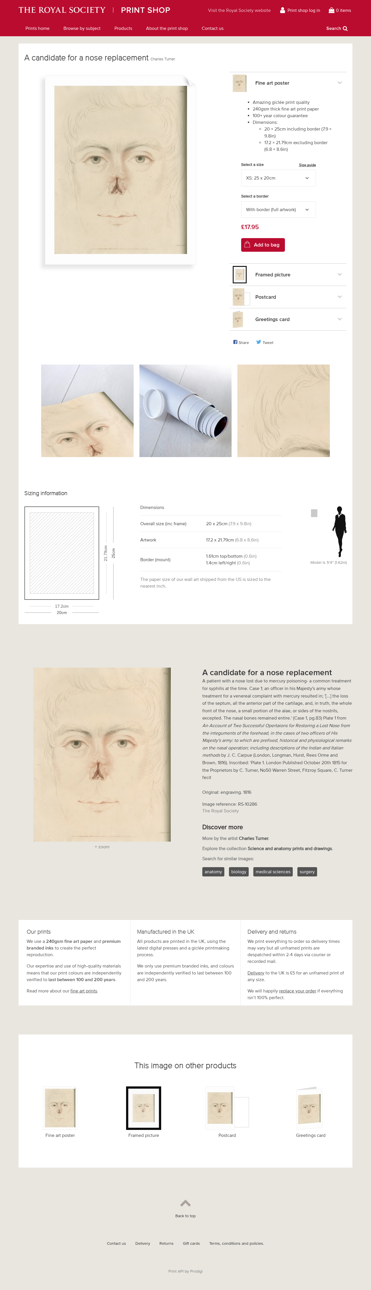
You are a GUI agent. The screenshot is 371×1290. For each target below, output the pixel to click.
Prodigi (196, 1271)
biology (238, 871)
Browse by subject (82, 28)
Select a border (255, 196)
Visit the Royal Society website (239, 10)
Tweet (268, 342)
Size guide (307, 165)
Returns (166, 1243)
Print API (175, 1271)
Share (244, 342)
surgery (307, 871)
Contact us (212, 28)
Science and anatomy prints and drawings (290, 848)
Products (123, 28)
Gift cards (191, 1243)
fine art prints (83, 990)
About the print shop (167, 28)
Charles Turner (162, 59)
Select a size (278, 164)
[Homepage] (106, 10)
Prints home (38, 28)
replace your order (297, 990)
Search (333, 28)
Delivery (256, 972)
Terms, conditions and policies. (236, 1243)
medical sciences (273, 871)
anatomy (213, 871)
